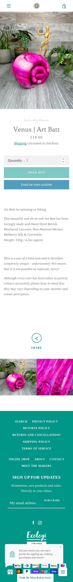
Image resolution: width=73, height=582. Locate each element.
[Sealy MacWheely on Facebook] (33, 522)
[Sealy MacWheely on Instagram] (40, 522)
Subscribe (52, 500)
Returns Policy (36, 428)
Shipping (20, 143)
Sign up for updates (36, 477)
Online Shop (19, 459)
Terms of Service (36, 448)
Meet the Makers (36, 465)
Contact (57, 459)
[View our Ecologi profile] (36, 539)
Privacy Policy (45, 421)
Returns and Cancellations (36, 434)
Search (21, 421)
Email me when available (36, 184)
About (39, 459)
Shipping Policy (36, 441)
